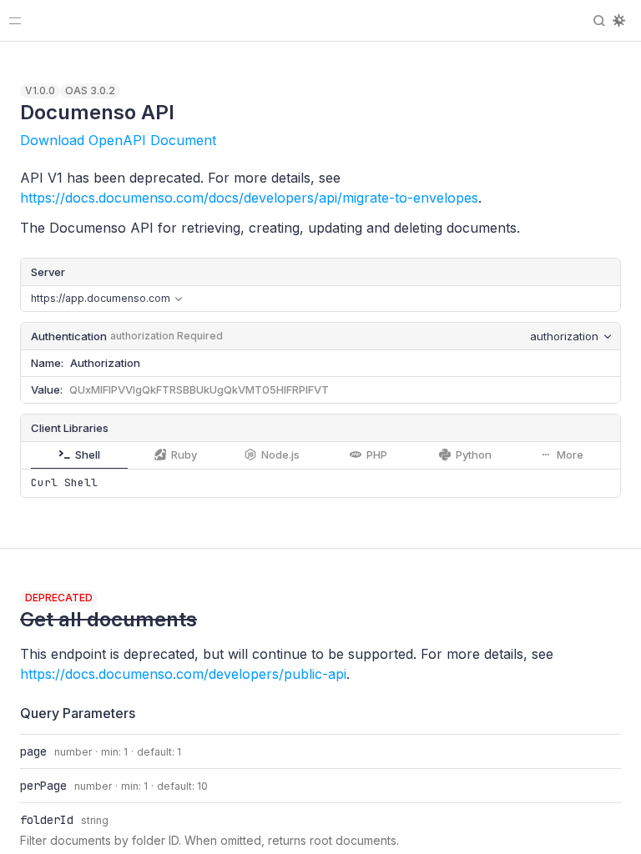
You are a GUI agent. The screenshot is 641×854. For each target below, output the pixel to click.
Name (46, 362)
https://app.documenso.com (100, 301)
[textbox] (336, 363)
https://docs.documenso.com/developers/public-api (183, 674)
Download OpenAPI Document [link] (118, 140)
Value (45, 389)
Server (48, 272)
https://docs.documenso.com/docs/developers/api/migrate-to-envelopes (249, 197)
